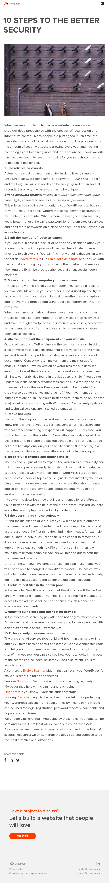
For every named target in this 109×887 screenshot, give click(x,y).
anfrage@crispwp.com (88, 873)
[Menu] (102, 3)
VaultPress (40, 681)
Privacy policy (16, 869)
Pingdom (10, 692)
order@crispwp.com (89, 869)
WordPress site (30, 259)
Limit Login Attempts (62, 259)
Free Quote (22, 836)
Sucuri (21, 681)
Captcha (23, 697)
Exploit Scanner (34, 671)
